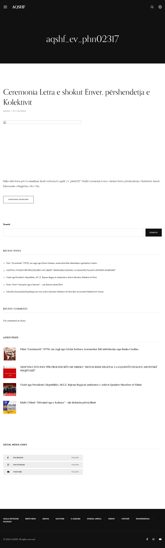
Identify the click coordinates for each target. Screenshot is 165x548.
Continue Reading (18, 199)
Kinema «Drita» (94, 519)
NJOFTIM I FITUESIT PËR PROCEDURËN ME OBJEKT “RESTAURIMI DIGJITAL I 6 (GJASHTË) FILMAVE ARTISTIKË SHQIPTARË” (61, 270)
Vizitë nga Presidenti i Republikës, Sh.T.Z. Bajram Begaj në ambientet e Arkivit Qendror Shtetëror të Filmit (51, 277)
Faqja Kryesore (11, 519)
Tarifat (111, 519)
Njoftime (60, 519)
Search (6, 224)
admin (6, 111)
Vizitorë (125, 519)
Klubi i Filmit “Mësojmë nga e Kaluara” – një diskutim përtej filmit (34, 284)
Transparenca (143, 519)
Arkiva (45, 519)
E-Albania (75, 519)
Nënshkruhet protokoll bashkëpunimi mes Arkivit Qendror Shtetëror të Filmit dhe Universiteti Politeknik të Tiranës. (55, 291)
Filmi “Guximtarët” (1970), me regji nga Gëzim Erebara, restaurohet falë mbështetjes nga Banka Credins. (51, 263)
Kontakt (7, 522)
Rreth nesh (30, 519)
